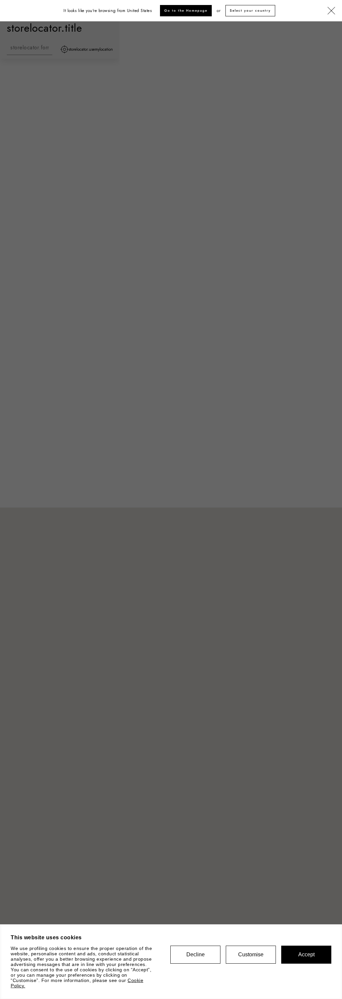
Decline (195, 954)
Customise (251, 954)
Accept (306, 954)
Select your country (250, 10)
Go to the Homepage (185, 10)
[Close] (331, 11)
